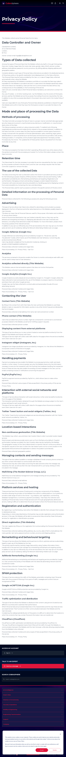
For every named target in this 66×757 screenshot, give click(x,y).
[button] (55, 3)
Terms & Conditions (51, 754)
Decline (55, 750)
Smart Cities (7, 695)
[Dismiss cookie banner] (60, 734)
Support (5, 719)
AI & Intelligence (8, 690)
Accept (42, 750)
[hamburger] (63, 3)
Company (6, 724)
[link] (33, 653)
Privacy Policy (60, 754)
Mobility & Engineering (10, 709)
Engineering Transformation (12, 714)
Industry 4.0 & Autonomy (11, 700)
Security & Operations (10, 704)
